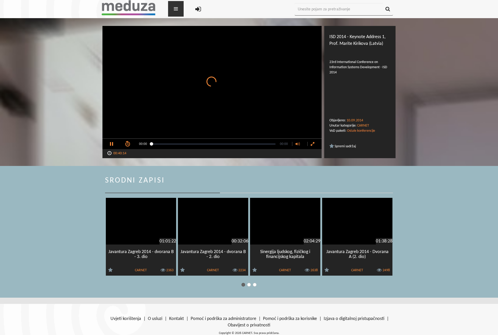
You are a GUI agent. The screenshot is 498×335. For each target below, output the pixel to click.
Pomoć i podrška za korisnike (290, 319)
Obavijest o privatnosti (249, 325)
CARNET (363, 126)
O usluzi (155, 319)
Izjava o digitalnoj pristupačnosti (354, 319)
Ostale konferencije (361, 131)
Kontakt (176, 319)
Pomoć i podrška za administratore (223, 319)
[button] (112, 144)
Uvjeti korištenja (125, 319)
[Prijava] (198, 9)
